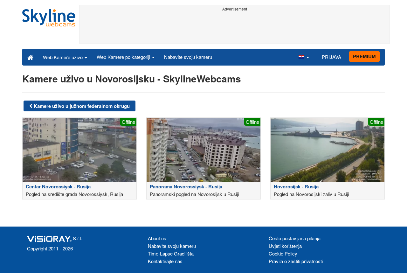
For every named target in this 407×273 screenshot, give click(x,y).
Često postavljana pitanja (295, 238)
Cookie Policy (283, 253)
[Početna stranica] (30, 57)
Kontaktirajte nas (165, 261)
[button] (303, 57)
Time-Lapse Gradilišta (171, 253)
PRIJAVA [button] (331, 56)
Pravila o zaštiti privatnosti (296, 261)
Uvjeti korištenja (285, 245)
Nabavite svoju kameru (188, 56)
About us (157, 238)
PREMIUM (364, 56)
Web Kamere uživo (63, 57)
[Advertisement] (234, 27)
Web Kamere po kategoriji (124, 56)
